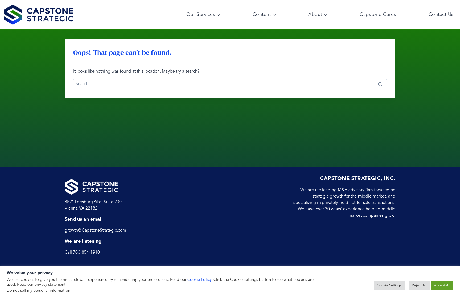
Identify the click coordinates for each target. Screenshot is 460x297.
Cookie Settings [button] (389, 285)
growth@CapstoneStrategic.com (95, 230)
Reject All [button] (419, 285)
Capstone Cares (378, 14)
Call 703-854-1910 (82, 252)
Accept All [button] (442, 285)
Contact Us (441, 14)
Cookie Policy (199, 280)
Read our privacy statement (41, 285)
